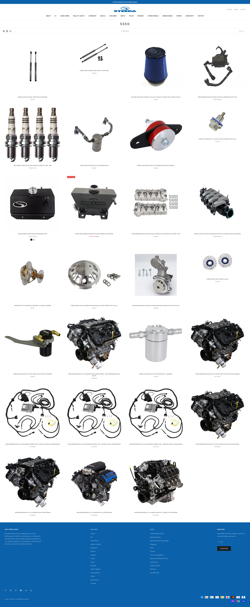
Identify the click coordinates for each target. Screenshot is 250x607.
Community (189, 16)
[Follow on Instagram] (11, 590)
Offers (179, 16)
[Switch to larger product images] (4, 31)
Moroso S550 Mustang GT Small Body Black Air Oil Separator (32, 374)
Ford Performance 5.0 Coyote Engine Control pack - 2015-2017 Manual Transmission (94, 444)
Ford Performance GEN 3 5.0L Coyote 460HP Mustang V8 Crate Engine (217, 444)
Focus (131, 16)
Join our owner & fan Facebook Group (125, 2)
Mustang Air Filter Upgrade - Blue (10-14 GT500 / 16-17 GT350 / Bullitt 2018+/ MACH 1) (156, 97)
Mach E (103, 16)
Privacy (152, 551)
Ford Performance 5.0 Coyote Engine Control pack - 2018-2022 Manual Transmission (155, 444)
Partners (153, 569)
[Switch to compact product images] (10, 31)
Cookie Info (154, 562)
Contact (201, 16)
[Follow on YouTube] (21, 590)
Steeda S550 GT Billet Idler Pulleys (217, 279)
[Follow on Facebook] (6, 590)
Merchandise (167, 16)
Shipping (153, 544)
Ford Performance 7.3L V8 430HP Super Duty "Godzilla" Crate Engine (155, 512)
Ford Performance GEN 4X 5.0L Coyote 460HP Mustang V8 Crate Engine (217, 374)
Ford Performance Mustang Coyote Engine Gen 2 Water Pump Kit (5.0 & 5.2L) (155, 305)
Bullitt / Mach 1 (79, 16)
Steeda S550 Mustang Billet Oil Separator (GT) (94, 165)
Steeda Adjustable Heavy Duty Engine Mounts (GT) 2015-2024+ (156, 165)
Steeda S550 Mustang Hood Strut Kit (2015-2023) (94, 70)
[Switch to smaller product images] (7, 31)
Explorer (113, 16)
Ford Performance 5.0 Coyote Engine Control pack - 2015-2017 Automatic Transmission (32, 444)
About (48, 16)
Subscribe (224, 549)
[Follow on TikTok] (26, 590)
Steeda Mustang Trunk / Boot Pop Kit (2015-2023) (32, 97)
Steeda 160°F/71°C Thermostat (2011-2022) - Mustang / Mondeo (32, 305)
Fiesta (123, 16)
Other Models (153, 16)
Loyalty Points (155, 566)
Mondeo (140, 16)
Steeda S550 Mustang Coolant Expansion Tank (32, 233)
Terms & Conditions (157, 555)
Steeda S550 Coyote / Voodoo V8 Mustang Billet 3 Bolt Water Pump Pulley (94, 305)
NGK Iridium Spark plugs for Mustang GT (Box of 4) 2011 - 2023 (32, 165)
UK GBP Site (154, 573)
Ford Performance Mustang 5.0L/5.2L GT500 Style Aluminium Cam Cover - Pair (156, 233)
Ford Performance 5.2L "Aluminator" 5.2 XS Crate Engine (94, 512)
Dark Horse (64, 16)
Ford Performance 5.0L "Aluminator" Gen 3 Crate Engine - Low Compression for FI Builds (94, 374)
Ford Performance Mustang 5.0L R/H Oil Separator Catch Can (217, 97)
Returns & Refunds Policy (159, 558)
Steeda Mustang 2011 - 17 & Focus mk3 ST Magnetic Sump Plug (217, 139)
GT (55, 16)
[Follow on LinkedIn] (31, 590)
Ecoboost (92, 16)
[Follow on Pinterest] (16, 590)
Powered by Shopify (22, 599)
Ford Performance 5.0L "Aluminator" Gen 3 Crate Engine (32, 512)
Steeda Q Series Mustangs (159, 541)
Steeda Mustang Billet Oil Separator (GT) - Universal (155, 374)
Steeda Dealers (155, 537)
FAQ (151, 548)
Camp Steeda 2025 (157, 534)
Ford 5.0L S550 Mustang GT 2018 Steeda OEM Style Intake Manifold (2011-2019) (217, 233)
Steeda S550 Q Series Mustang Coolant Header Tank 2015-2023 (94, 233)
